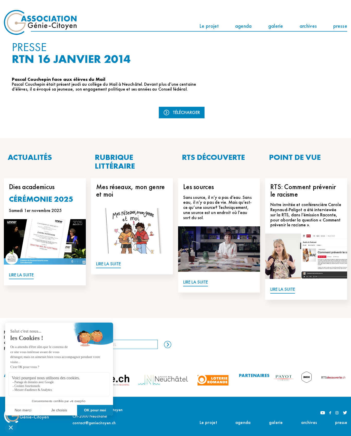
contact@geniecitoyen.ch (94, 422)
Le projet (209, 26)
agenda (243, 26)
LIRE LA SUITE (21, 275)
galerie (275, 26)
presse (340, 26)
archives (308, 26)
